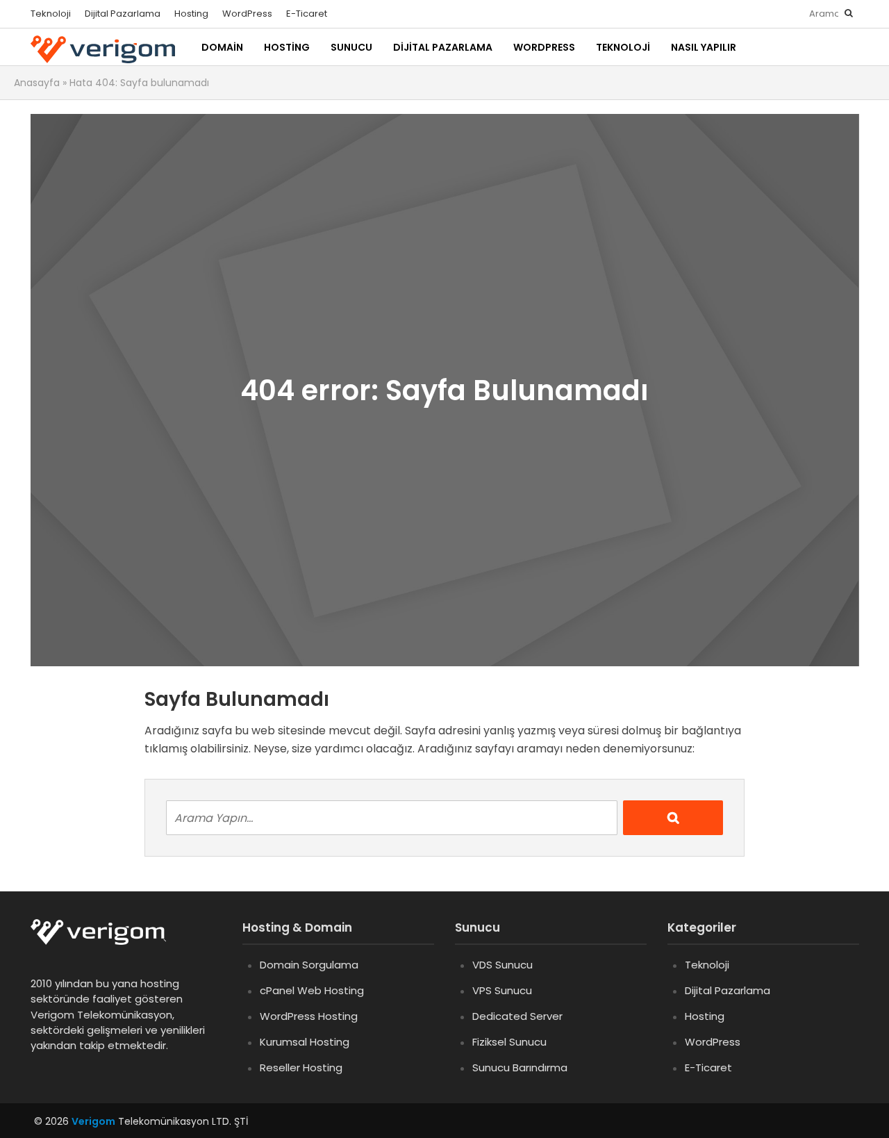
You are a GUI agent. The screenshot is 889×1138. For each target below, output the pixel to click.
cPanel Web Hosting (312, 990)
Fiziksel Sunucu (509, 1041)
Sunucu (351, 47)
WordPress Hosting (309, 1016)
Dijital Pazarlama (122, 13)
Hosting (191, 13)
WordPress (247, 13)
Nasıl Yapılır (703, 47)
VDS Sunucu (502, 964)
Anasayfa (37, 83)
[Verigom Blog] (105, 941)
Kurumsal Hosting (304, 1041)
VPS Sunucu (502, 990)
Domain (222, 47)
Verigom (93, 1121)
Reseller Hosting (301, 1067)
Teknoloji (51, 13)
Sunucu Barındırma (519, 1067)
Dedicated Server (517, 1016)
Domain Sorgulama (309, 964)
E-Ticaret (306, 13)
